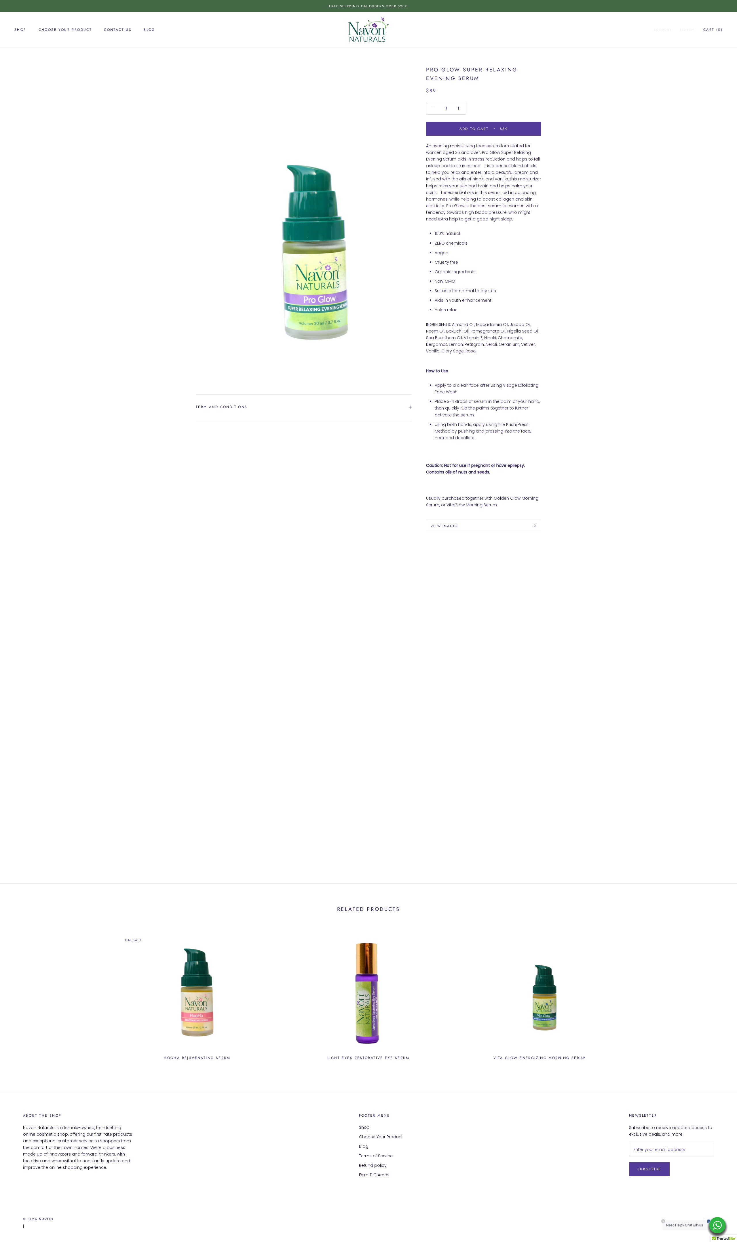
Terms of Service (376, 1156)
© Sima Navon (38, 1219)
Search (687, 30)
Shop (20, 29)
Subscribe (649, 1169)
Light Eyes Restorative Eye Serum (368, 1057)
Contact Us (118, 29)
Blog (149, 29)
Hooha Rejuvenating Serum (197, 1057)
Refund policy (373, 1165)
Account (663, 30)
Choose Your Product (65, 29)
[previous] (18, 994)
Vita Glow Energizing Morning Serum (539, 1057)
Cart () (713, 29)
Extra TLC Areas (374, 1175)
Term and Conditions (222, 406)
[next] (719, 994)
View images (444, 526)
